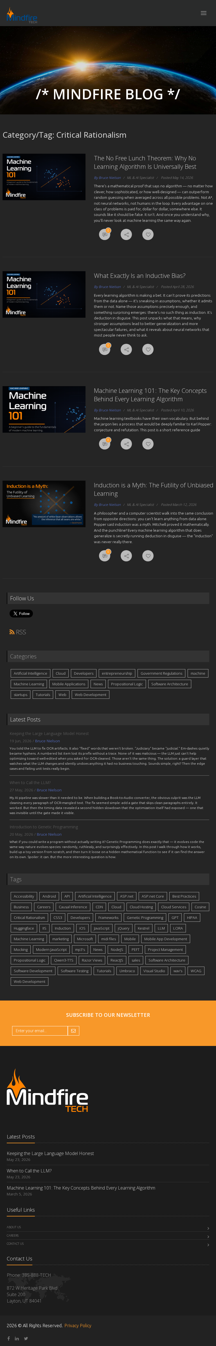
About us (14, 1227)
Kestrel (143, 928)
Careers (43, 906)
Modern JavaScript (51, 949)
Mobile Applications (68, 683)
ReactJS (117, 960)
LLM (161, 928)
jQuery (123, 928)
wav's (178, 970)
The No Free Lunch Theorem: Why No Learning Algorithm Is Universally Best (145, 162)
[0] (104, 235)
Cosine (200, 906)
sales (136, 960)
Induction (63, 928)
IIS (44, 928)
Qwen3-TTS (63, 960)
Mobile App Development (165, 938)
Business (21, 906)
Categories (23, 656)
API (67, 896)
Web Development (90, 694)
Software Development (33, 970)
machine (198, 673)
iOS (82, 928)
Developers (83, 673)
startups (20, 694)
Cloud (61, 673)
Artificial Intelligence (30, 673)
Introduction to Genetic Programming (44, 826)
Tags (16, 879)
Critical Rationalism (29, 917)
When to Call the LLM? (30, 782)
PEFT (136, 949)
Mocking (21, 949)
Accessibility (24, 896)
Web (62, 694)
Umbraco (127, 970)
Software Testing (74, 970)
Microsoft (85, 938)
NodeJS (117, 949)
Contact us (15, 1243)
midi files (108, 938)
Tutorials (43, 694)
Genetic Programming (145, 917)
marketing (60, 938)
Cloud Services (173, 906)
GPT (175, 917)
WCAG (196, 970)
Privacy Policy (77, 1325)
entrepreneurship (117, 673)
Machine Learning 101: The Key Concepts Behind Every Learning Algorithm (150, 394)
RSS (20, 632)
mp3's (80, 949)
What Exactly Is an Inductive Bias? (140, 275)
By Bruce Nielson (107, 177)
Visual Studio (154, 970)
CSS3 (57, 917)
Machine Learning (29, 683)
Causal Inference (73, 906)
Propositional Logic (127, 683)
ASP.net (126, 896)
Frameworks (108, 917)
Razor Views (92, 960)
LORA (178, 928)
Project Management (165, 949)
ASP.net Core (153, 896)
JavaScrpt (101, 928)
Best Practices (184, 896)
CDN (99, 906)
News (98, 683)
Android (49, 896)
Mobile (130, 938)
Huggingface (24, 928)
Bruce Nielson (47, 740)
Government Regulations (161, 673)
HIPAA (192, 917)
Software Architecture (169, 683)
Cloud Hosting (141, 906)
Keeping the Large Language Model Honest (49, 733)
